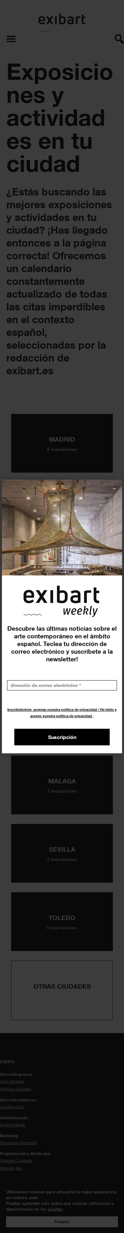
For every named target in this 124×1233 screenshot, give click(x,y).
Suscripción (62, 737)
